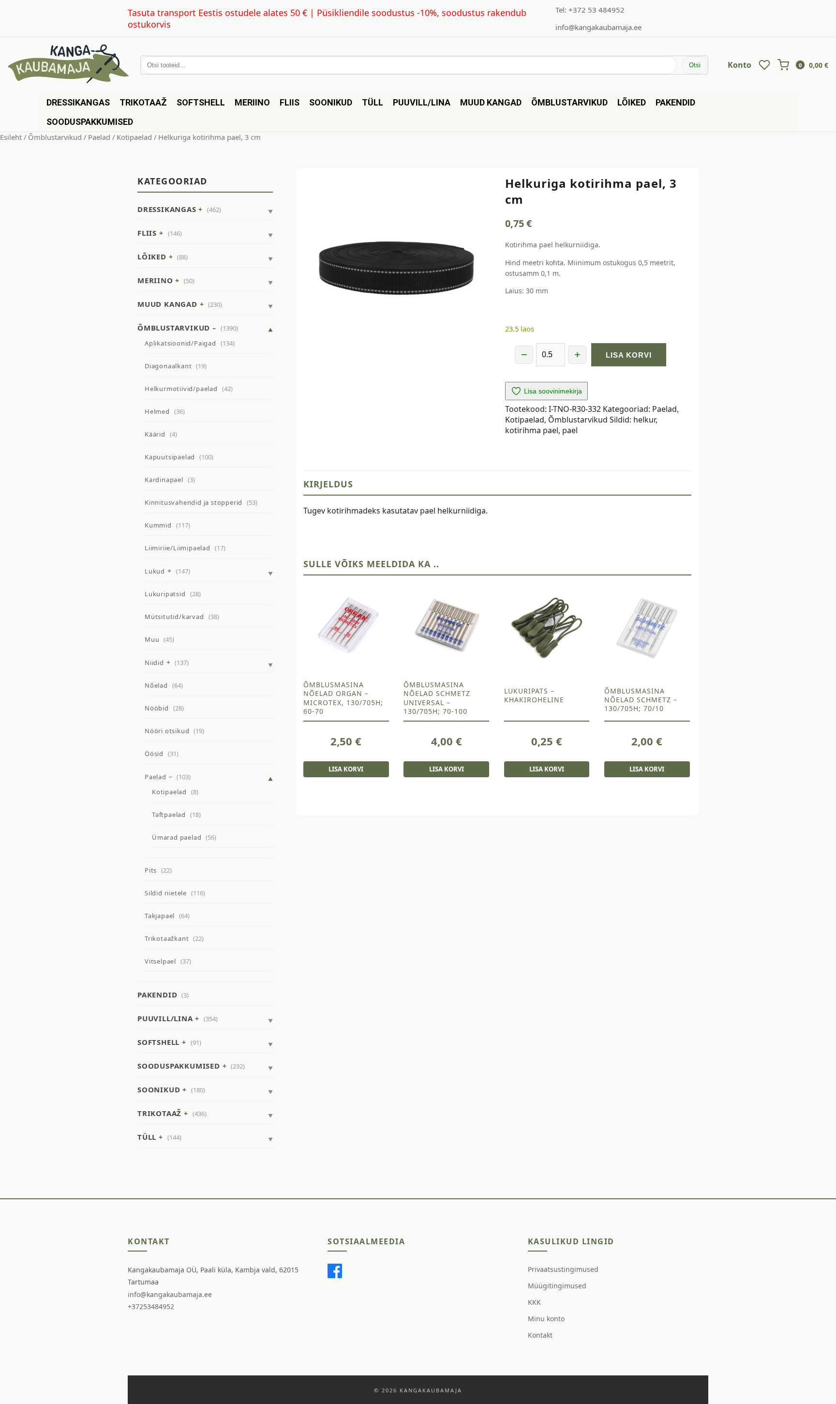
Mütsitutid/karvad (174, 616)
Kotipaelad (134, 137)
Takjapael (160, 915)
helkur (644, 419)
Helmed (157, 411)
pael (570, 430)
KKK (534, 1302)
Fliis (289, 102)
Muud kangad (491, 102)
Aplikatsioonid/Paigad (180, 343)
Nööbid (157, 708)
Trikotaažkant (167, 938)
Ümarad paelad (176, 837)
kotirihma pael (531, 430)
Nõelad (156, 685)
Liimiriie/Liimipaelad (177, 547)
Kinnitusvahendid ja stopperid (193, 502)
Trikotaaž (143, 102)
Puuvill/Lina (421, 102)
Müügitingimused (557, 1285)
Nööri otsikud (167, 730)
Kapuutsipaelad (170, 457)
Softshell (201, 102)
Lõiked (631, 102)
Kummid (158, 525)
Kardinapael (164, 479)
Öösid (154, 753)
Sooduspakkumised (89, 122)
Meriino (252, 102)
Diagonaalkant (168, 366)
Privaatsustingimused (563, 1269)
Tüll (372, 102)
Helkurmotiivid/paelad (181, 388)
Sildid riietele (166, 893)
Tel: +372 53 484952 (590, 10)
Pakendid (675, 102)
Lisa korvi (629, 355)
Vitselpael (160, 961)
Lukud (155, 571)
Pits (151, 870)
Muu (152, 639)
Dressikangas (78, 102)
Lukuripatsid (165, 593)
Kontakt (540, 1335)
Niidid (154, 662)
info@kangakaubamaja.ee (598, 27)
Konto (739, 65)
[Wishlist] (764, 65)
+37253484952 (151, 1306)
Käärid (155, 434)
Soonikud (330, 102)
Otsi (695, 65)
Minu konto (546, 1318)
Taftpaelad (169, 814)
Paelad (99, 137)
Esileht (11, 137)
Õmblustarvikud (569, 102)
